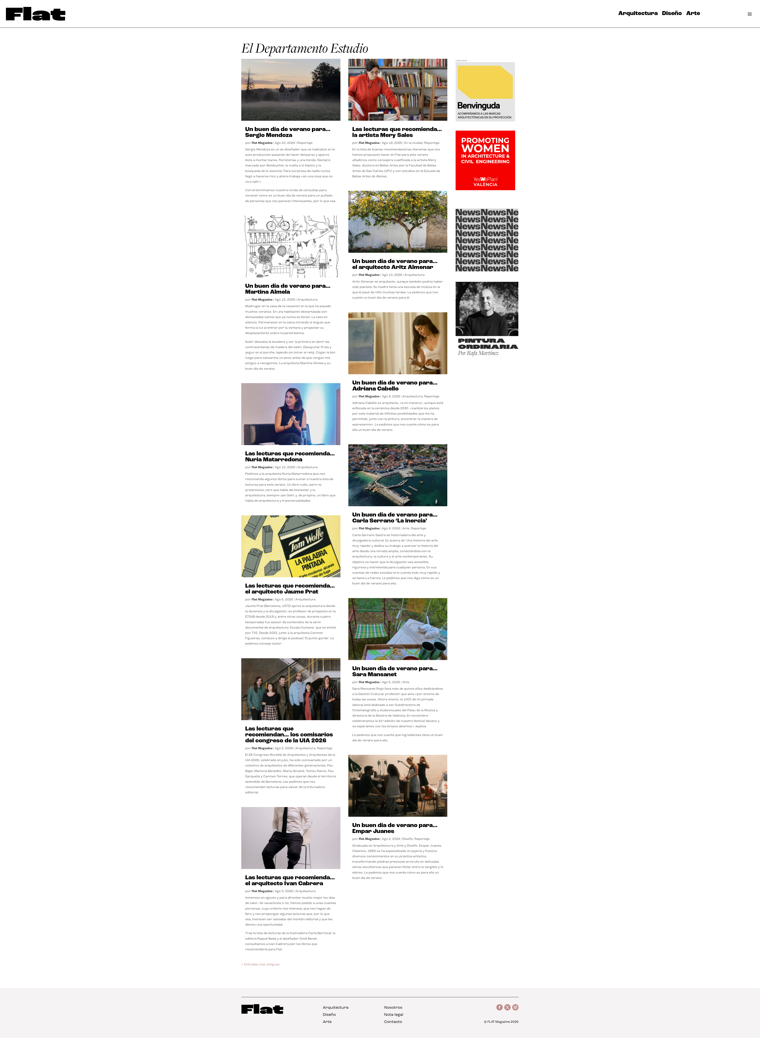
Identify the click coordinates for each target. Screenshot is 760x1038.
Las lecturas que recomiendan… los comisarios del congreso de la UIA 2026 (289, 735)
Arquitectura (638, 14)
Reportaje (305, 143)
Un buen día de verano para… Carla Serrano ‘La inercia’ (395, 518)
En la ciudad (413, 143)
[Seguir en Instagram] (515, 1007)
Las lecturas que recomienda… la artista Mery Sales (397, 132)
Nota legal (393, 1015)
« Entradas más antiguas (260, 964)
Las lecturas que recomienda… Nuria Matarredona (290, 457)
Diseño (672, 14)
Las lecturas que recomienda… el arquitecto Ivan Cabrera (290, 881)
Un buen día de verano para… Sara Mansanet (395, 672)
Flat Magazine (262, 143)
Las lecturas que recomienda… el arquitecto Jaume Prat (290, 589)
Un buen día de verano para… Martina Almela (288, 289)
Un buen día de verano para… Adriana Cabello (395, 386)
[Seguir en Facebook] (499, 1007)
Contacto (393, 1022)
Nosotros (393, 1008)
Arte (693, 14)
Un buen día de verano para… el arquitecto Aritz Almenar (395, 264)
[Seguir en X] (507, 1007)
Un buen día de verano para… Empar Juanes (395, 828)
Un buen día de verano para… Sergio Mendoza (288, 132)
